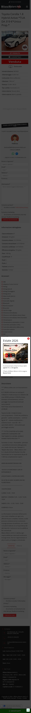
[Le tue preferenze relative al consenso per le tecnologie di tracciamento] (28, 710)
